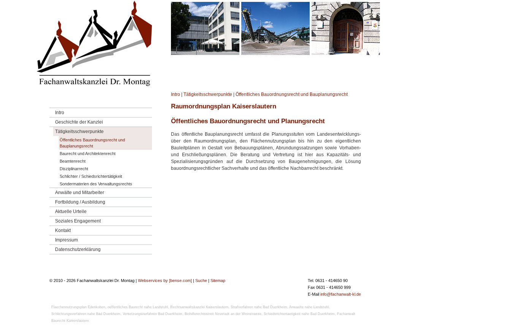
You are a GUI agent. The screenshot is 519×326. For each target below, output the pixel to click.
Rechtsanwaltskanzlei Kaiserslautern (199, 307)
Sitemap (217, 280)
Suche (201, 280)
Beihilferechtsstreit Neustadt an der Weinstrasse (223, 314)
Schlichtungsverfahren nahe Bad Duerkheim (85, 314)
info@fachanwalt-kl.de (340, 294)
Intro (175, 94)
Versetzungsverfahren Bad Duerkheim (152, 314)
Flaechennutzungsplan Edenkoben (78, 307)
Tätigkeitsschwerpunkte (208, 94)
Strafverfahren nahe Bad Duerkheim (259, 307)
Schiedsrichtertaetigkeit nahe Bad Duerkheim (299, 314)
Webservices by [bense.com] (165, 280)
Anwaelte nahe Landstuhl (309, 307)
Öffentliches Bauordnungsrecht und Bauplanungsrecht (292, 94)
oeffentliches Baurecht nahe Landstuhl (138, 307)
